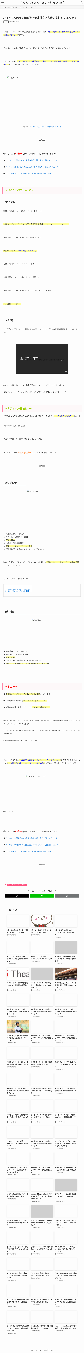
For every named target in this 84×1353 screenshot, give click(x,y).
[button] (17, 896)
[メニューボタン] (2, 2)
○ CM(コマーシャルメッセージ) (17, 884)
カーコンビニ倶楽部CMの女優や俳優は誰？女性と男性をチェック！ (32, 160)
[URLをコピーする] (67, 896)
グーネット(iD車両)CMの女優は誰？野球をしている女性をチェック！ (33, 167)
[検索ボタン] (81, 2)
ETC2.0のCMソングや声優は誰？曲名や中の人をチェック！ (29, 173)
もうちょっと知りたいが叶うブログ (42, 2)
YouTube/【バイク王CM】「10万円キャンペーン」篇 (45, 127)
